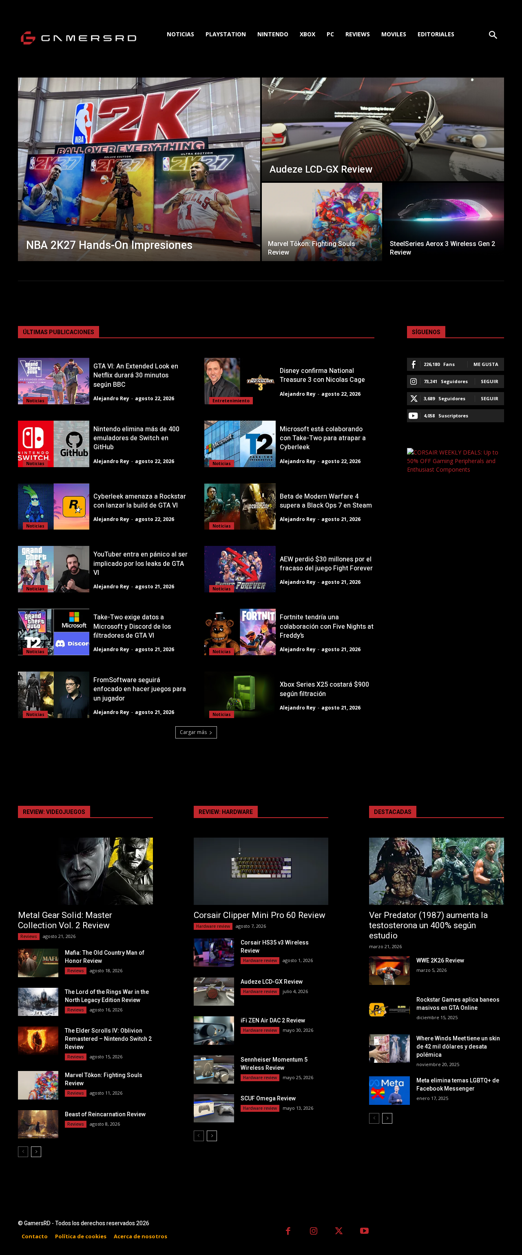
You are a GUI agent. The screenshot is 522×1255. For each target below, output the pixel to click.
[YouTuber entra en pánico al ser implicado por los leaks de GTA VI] (53, 569)
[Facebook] (288, 1232)
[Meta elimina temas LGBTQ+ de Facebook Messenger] (389, 1090)
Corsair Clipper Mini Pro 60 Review (259, 915)
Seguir (489, 381)
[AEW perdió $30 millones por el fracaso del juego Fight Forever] (240, 569)
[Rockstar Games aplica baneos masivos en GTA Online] (389, 1010)
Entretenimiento (231, 401)
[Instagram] (314, 1232)
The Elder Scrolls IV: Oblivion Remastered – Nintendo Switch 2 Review (108, 1038)
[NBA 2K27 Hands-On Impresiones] (139, 169)
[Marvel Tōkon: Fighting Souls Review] (322, 222)
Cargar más (193, 732)
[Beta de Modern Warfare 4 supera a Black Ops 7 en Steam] (240, 506)
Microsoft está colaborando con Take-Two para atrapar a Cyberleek (323, 438)
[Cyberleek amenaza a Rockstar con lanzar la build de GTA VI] (53, 506)
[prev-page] (23, 1151)
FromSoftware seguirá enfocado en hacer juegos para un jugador (139, 689)
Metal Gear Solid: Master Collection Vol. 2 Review (65, 920)
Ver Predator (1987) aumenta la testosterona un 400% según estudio (428, 925)
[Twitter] (339, 1232)
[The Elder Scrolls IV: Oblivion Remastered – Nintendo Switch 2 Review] (38, 1041)
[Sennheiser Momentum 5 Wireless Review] (214, 1069)
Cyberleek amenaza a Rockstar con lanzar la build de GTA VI (139, 501)
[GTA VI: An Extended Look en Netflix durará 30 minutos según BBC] (53, 381)
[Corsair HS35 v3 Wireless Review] (214, 952)
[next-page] (36, 1151)
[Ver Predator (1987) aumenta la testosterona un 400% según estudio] (436, 871)
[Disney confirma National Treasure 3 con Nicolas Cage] (240, 381)
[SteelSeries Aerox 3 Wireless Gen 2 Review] (444, 222)
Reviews (28, 936)
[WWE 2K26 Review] (389, 970)
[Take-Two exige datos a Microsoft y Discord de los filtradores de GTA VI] (53, 632)
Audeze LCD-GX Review (272, 981)
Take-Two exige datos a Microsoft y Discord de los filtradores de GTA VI (132, 626)
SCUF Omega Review (268, 1098)
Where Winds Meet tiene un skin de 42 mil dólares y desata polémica (458, 1046)
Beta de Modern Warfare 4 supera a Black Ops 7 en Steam (326, 501)
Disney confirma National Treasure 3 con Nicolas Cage (322, 375)
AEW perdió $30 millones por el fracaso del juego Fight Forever (326, 563)
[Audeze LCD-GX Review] (383, 129)
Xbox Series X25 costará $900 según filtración (324, 689)
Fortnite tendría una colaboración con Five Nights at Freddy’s (327, 626)
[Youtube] (365, 1232)
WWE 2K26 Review (440, 960)
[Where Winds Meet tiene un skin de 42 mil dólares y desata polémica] (389, 1048)
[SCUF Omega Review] (214, 1108)
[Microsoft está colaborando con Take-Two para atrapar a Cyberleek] (240, 444)
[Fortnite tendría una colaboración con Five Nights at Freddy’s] (240, 632)
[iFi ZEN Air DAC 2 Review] (214, 1030)
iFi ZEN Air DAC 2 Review (273, 1020)
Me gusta (485, 364)
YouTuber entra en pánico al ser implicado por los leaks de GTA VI (140, 564)
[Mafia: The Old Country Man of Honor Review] (38, 963)
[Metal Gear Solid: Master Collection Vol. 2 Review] (85, 871)
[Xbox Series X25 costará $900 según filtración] (240, 695)
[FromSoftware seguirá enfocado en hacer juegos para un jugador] (53, 695)
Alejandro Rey (111, 398)
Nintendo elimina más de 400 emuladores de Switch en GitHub (136, 438)
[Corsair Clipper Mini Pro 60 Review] (261, 871)
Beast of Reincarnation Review (105, 1114)
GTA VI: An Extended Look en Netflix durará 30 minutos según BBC (135, 375)
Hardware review (213, 926)
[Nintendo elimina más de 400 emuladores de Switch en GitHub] (53, 444)
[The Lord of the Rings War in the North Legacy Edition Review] (38, 1002)
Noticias (35, 401)
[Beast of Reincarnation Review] (38, 1124)
